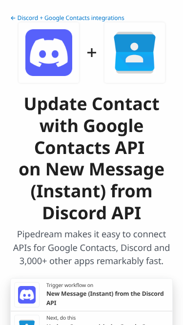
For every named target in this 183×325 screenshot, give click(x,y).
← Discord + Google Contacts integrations (67, 18)
